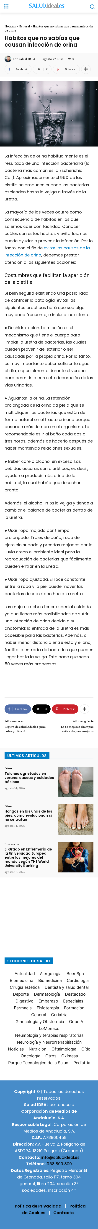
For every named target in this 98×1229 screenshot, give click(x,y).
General (24, 26)
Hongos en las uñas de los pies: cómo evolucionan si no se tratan (28, 815)
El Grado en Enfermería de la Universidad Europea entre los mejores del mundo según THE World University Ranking (28, 857)
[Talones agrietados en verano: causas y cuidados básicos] (75, 782)
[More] (86, 69)
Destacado (12, 843)
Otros (8, 768)
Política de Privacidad (38, 1206)
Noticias (10, 26)
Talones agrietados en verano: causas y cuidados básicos (29, 777)
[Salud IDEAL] (9, 59)
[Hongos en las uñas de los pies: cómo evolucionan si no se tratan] (75, 819)
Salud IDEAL (27, 59)
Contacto (63, 1213)
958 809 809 (59, 1164)
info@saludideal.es (60, 1157)
